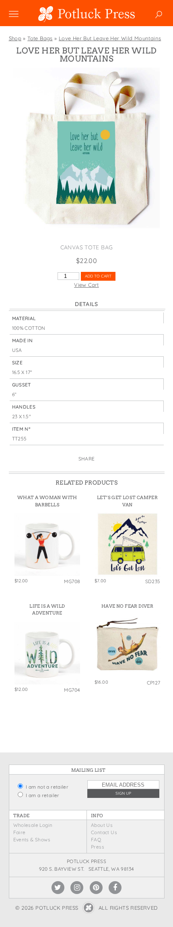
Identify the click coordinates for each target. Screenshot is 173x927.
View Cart (86, 285)
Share (86, 459)
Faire (19, 832)
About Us (102, 825)
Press (97, 847)
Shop (15, 38)
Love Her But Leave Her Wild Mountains (110, 38)
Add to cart (98, 276)
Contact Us (104, 832)
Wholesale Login (33, 825)
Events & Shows (31, 840)
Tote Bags (40, 38)
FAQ (96, 840)
